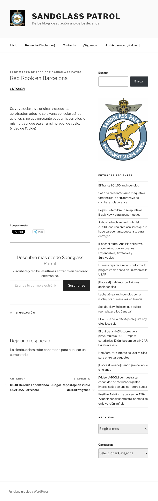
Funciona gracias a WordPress (29, 491)
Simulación (25, 312)
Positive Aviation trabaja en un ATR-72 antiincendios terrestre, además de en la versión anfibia (123, 398)
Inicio (13, 45)
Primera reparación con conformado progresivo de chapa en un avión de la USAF (123, 269)
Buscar (103, 72)
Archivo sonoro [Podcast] (122, 45)
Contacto (69, 45)
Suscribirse (76, 285)
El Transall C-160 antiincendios (118, 185)
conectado (52, 350)
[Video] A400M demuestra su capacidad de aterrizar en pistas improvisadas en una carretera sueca (122, 382)
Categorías (105, 444)
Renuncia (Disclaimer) (40, 45)
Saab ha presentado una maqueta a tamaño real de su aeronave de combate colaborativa (121, 197)
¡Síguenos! (90, 45)
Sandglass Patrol (76, 16)
